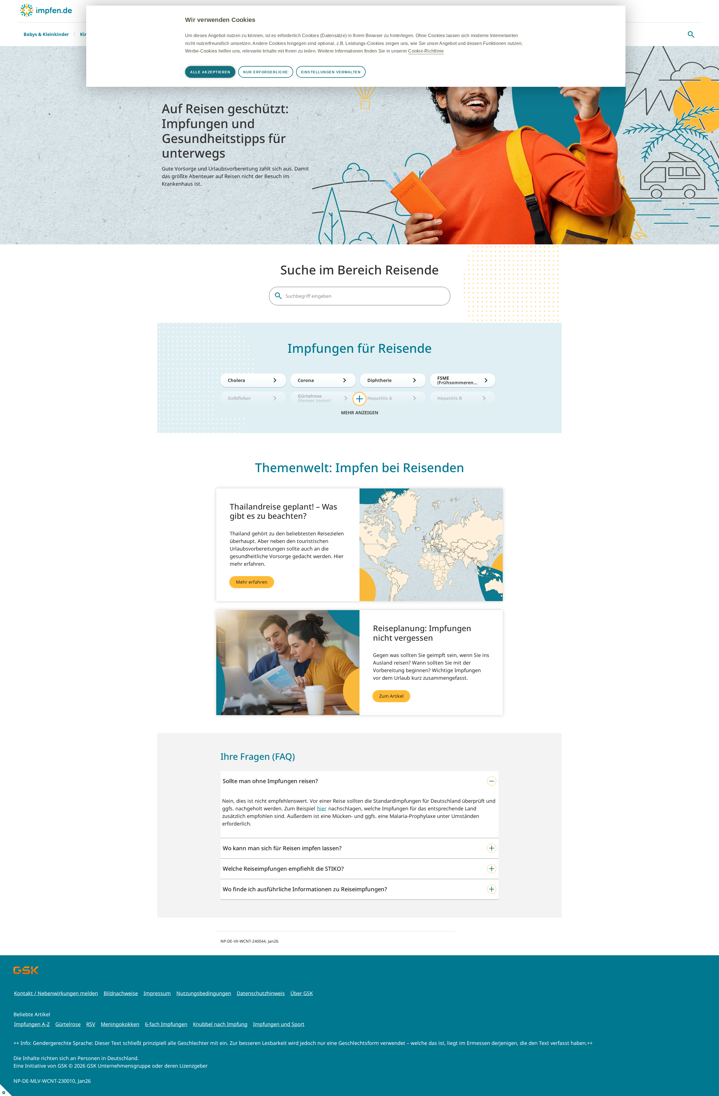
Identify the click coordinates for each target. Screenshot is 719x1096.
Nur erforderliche (265, 72)
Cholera (236, 380)
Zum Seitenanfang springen (697, 1074)
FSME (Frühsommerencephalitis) (457, 380)
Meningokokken (120, 1024)
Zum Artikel (391, 696)
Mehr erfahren (251, 582)
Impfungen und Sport (278, 1024)
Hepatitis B (449, 398)
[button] (359, 781)
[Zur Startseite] (45, 10)
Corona (306, 380)
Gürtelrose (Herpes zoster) (314, 398)
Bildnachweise (121, 993)
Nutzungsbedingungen (203, 993)
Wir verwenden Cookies (220, 19)
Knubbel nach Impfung (220, 1024)
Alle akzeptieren (210, 72)
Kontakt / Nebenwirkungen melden (56, 993)
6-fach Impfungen (166, 1024)
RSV (90, 1024)
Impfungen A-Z (32, 1024)
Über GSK (301, 993)
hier (321, 808)
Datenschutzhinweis (261, 993)
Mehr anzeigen (359, 412)
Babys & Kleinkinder (46, 34)
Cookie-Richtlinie (426, 51)
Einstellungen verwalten (331, 72)
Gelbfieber (239, 398)
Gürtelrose (68, 1024)
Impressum (157, 993)
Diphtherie (379, 380)
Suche (691, 34)
